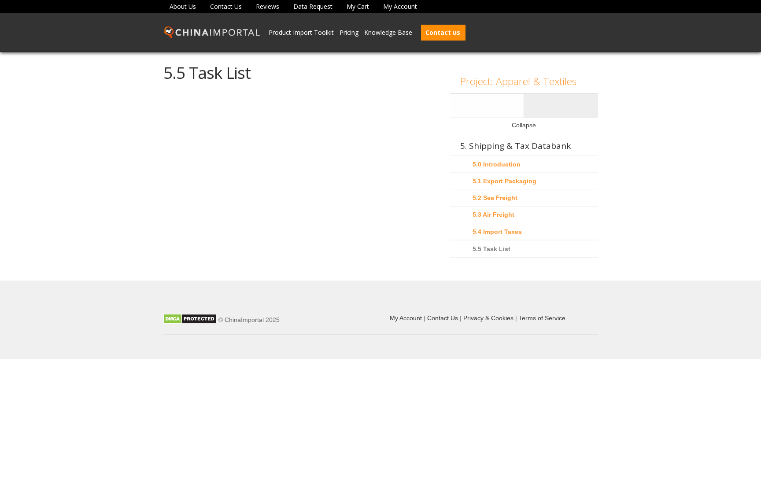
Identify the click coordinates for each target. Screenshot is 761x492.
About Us (183, 6)
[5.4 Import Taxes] (487, 106)
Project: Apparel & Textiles (518, 81)
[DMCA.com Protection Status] (190, 319)
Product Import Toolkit (301, 32)
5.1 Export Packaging (504, 181)
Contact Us (226, 6)
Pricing (349, 32)
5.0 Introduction (497, 164)
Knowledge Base (388, 32)
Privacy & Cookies (488, 318)
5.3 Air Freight (493, 214)
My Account (400, 6)
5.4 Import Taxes (497, 231)
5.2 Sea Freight (495, 197)
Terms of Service (542, 318)
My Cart (358, 6)
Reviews (267, 6)
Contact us (442, 32)
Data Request (312, 6)
